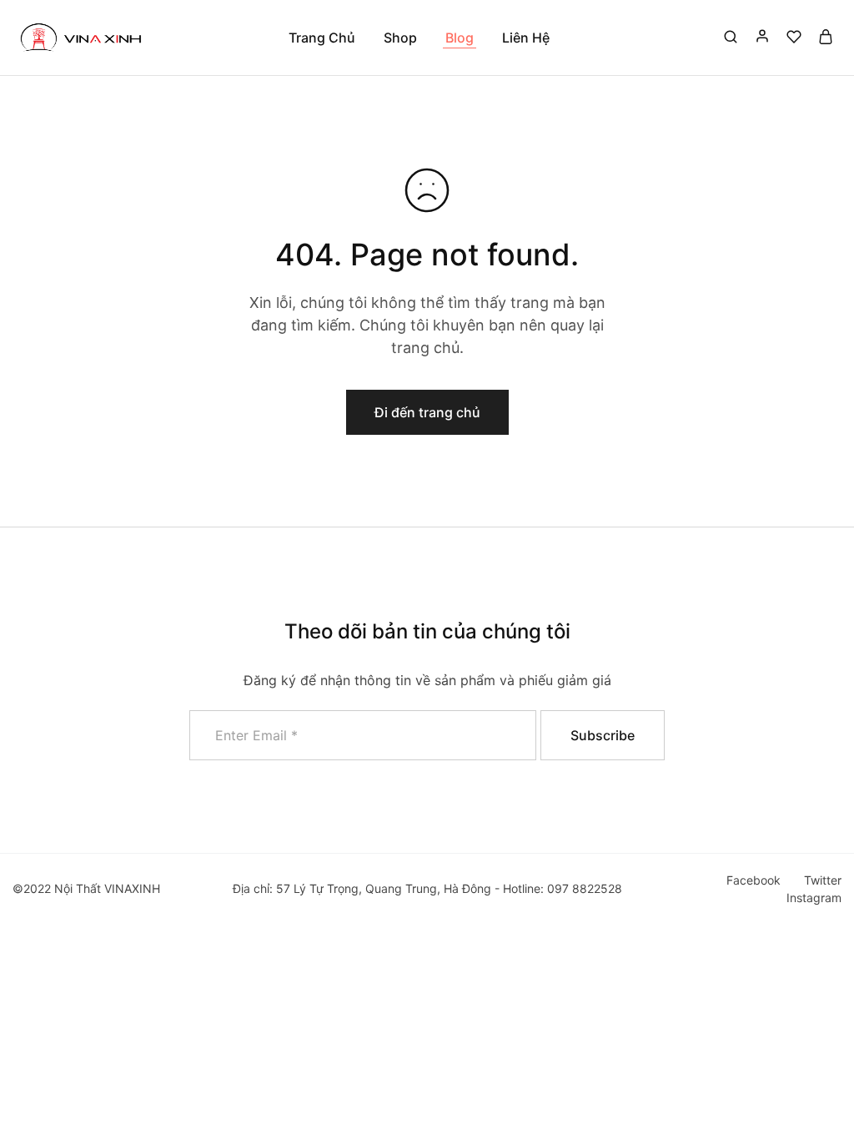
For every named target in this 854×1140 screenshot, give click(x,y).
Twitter (822, 880)
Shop (400, 37)
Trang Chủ (322, 37)
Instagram (813, 897)
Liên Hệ (526, 37)
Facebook (753, 880)
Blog (459, 37)
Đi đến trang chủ (427, 412)
